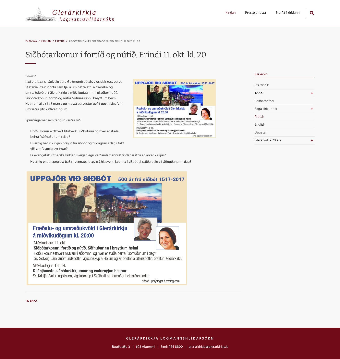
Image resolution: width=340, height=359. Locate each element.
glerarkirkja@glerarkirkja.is (208, 347)
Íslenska (31, 41)
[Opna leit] (312, 13)
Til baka (31, 301)
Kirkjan (46, 41)
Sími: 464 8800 (172, 347)
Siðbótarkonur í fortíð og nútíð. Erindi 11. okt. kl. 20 (104, 41)
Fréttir (60, 41)
